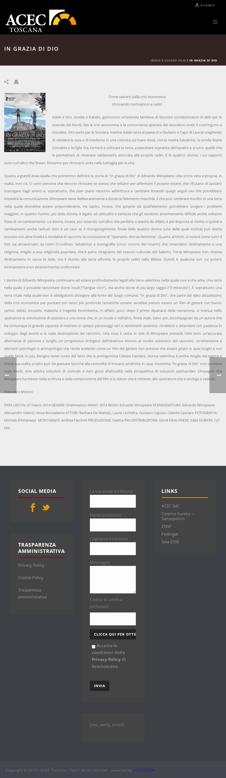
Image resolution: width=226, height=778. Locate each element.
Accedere (207, 5)
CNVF (167, 526)
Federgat (170, 533)
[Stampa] (19, 81)
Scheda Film (175, 60)
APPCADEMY (144, 770)
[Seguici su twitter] (45, 508)
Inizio (156, 60)
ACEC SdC (171, 505)
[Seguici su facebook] (32, 508)
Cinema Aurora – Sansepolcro (177, 516)
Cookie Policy (31, 577)
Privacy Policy (31, 565)
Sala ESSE (170, 541)
